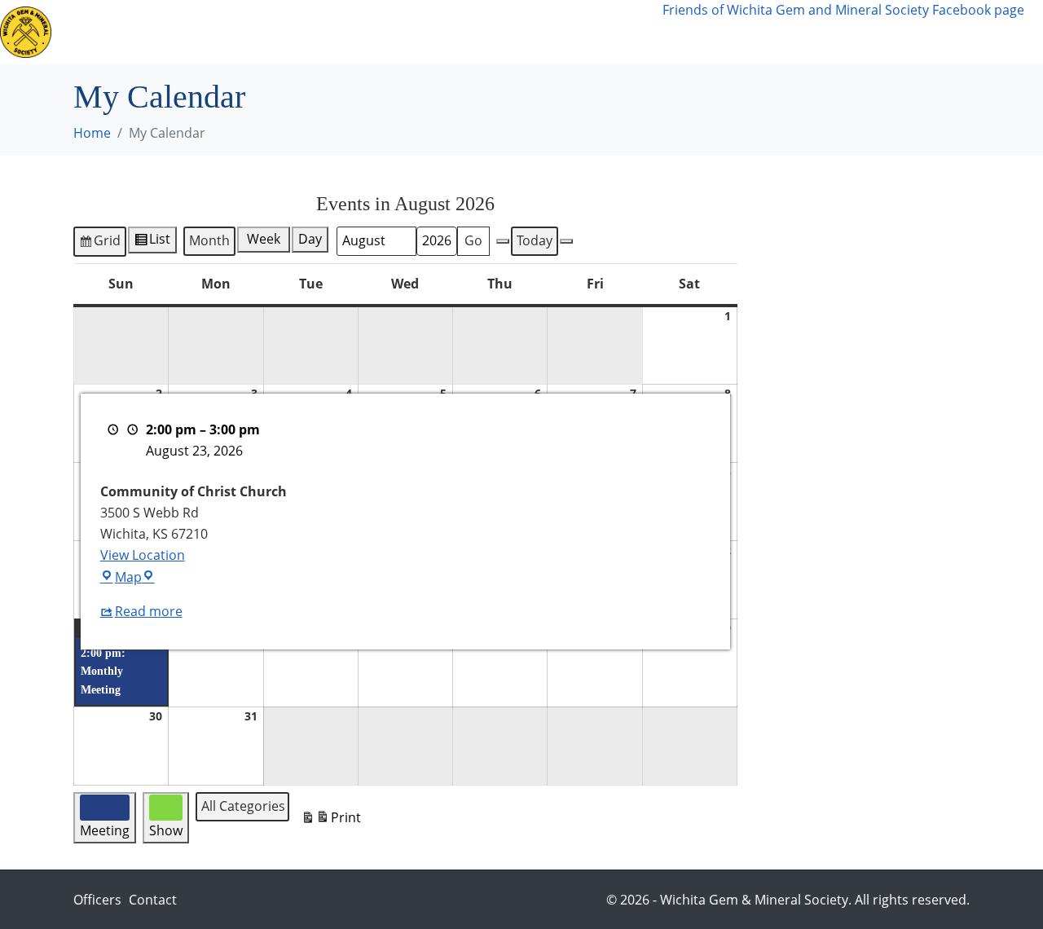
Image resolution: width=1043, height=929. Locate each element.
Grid (99, 243)
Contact (625, 22)
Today (534, 240)
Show (421, 22)
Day (310, 239)
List (162, 241)
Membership (520, 22)
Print (331, 821)
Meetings (155, 22)
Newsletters (254, 22)
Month (209, 240)
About (344, 22)
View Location (142, 555)
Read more (149, 611)
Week (263, 239)
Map (135, 577)
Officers (97, 900)
